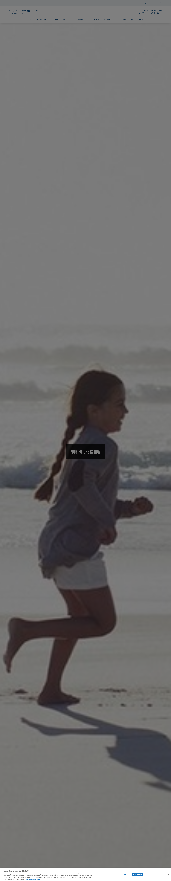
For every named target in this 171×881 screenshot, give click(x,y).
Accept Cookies (137, 874)
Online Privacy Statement (32, 879)
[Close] (168, 874)
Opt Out (125, 874)
